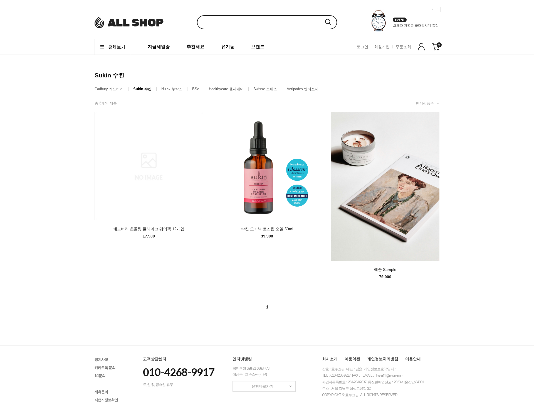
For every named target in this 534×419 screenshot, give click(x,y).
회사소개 (330, 359)
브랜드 (257, 46)
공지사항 (101, 359)
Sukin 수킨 (142, 89)
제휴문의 (101, 392)
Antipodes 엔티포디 (302, 89)
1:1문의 (100, 376)
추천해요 (195, 46)
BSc (195, 89)
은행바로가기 (262, 386)
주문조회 (403, 46)
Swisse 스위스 (265, 89)
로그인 (362, 46)
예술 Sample (385, 269)
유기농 (227, 46)
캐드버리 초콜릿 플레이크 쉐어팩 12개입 (148, 229)
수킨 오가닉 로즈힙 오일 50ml (267, 229)
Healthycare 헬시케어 (226, 89)
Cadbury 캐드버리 (109, 89)
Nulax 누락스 (171, 89)
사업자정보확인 (106, 400)
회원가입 (382, 46)
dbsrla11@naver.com (389, 376)
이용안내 (413, 359)
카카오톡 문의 (105, 368)
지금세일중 (159, 46)
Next (438, 14)
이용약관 (352, 359)
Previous (433, 14)
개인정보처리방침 (382, 359)
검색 (328, 22)
